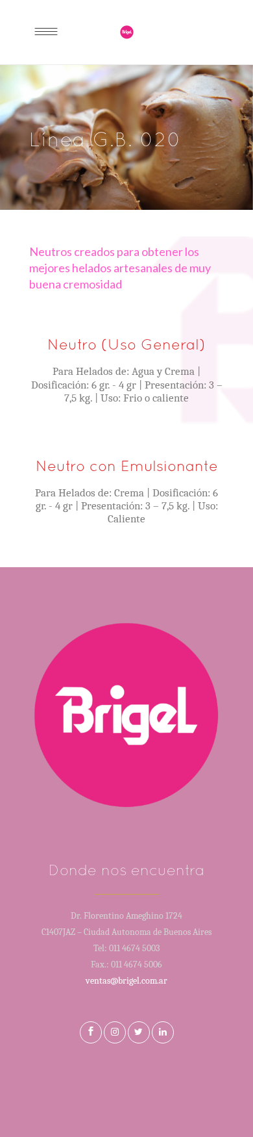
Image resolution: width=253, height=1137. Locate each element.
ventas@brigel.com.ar (126, 980)
